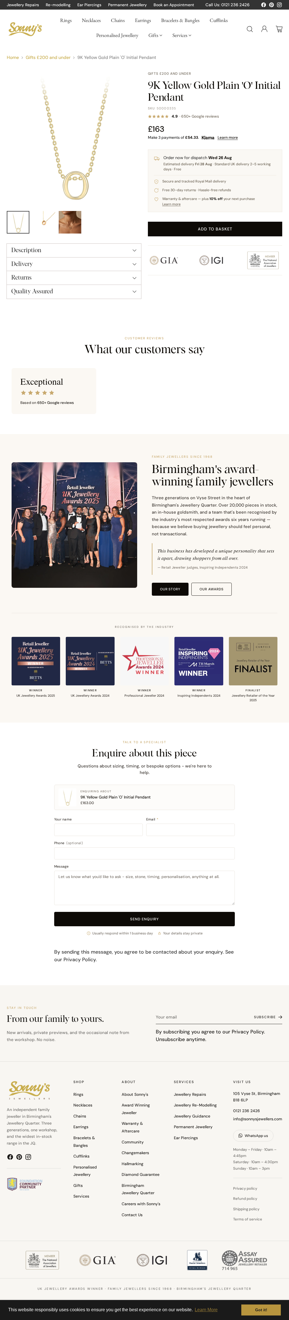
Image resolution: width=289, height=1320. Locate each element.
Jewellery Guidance (192, 1116)
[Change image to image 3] (70, 222)
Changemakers (135, 1152)
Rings (78, 1094)
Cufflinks (81, 1156)
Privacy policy (245, 1188)
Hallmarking (132, 1163)
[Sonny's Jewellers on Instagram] (279, 6)
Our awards (212, 589)
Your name (63, 819)
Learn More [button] (206, 1309)
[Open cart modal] (279, 29)
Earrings (80, 1126)
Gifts (78, 1185)
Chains (79, 1116)
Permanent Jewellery (193, 1126)
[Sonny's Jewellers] (25, 29)
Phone (68, 843)
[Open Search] (249, 29)
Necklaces (82, 1105)
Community (133, 1142)
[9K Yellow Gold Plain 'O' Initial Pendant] (74, 138)
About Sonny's (135, 1094)
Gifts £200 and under (48, 57)
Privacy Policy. (248, 1031)
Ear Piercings (186, 1137)
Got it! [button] (261, 1310)
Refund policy (245, 1198)
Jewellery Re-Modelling (195, 1105)
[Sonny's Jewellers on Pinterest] (271, 6)
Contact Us (132, 1214)
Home (13, 57)
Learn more (228, 137)
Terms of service (247, 1219)
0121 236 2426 (246, 1110)
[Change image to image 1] (18, 222)
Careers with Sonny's (141, 1203)
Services (81, 1196)
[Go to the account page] (264, 29)
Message (61, 866)
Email (152, 819)
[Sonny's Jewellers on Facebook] (263, 6)
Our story (170, 589)
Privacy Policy (80, 959)
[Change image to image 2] (44, 222)
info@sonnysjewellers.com (257, 1118)
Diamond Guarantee (140, 1174)
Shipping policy (246, 1209)
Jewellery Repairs (190, 1094)
